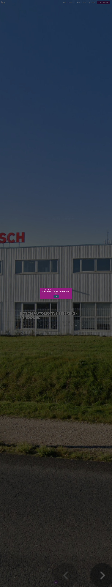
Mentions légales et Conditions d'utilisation (52, 291)
